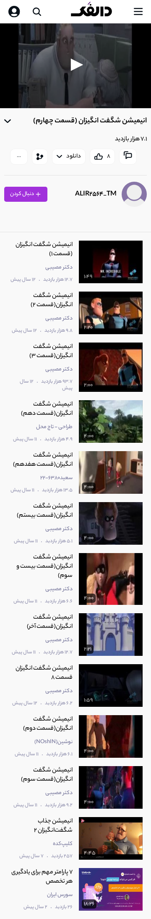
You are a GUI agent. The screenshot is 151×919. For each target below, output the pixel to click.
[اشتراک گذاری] (40, 157)
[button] (75, 65)
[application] (75, 65)
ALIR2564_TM (96, 194)
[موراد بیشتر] (19, 157)
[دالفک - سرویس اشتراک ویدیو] (98, 11)
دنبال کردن (22, 194)
